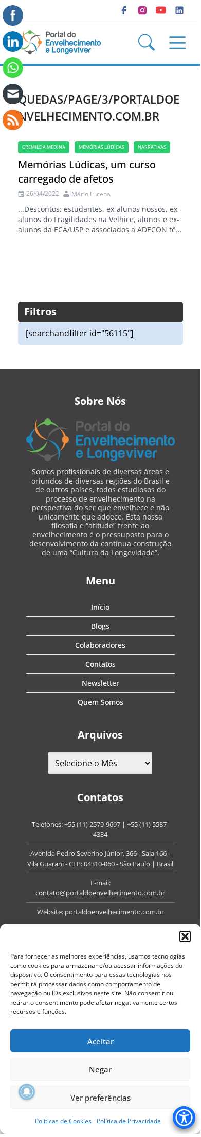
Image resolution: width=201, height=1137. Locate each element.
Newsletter (100, 683)
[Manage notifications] (27, 1092)
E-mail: (100, 882)
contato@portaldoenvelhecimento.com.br (100, 892)
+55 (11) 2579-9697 (92, 824)
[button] (185, 936)
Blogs (100, 626)
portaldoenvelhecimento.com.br (114, 911)
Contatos (100, 664)
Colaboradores (100, 645)
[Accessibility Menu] (184, 1117)
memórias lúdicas (101, 147)
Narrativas (152, 147)
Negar (100, 1069)
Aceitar (100, 1041)
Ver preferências (100, 1097)
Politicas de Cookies (63, 1120)
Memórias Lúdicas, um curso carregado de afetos (87, 171)
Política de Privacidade (129, 1120)
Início (100, 607)
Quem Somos (100, 702)
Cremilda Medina (43, 147)
